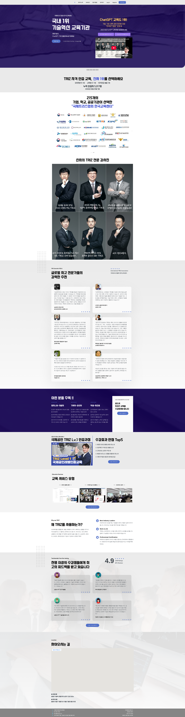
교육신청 (88, 2)
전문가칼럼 (94, 2)
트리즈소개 (80, 2)
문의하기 (102, 2)
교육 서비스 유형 (63, 479)
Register (115, 2)
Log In (108, 2)
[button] (53, 131)
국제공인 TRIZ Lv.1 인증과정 (71, 440)
